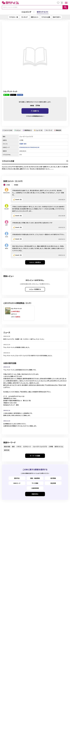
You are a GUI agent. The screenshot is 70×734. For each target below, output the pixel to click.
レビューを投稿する (35, 289)
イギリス (19, 446)
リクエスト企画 (45, 17)
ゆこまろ (6, 208)
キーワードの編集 (35, 456)
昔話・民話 (7, 446)
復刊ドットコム (59, 446)
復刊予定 (17, 478)
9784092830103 (24, 147)
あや (6, 225)
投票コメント (34, 17)
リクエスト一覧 (13, 17)
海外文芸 (6, 450)
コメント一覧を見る (35, 262)
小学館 (51, 446)
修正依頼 (53, 483)
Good (18, 199)
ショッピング (26, 12)
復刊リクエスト (42, 12)
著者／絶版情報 (35, 478)
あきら (6, 248)
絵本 (13, 446)
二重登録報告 (35, 488)
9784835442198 (34, 147)
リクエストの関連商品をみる (34, 116)
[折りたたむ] (67, 161)
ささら (6, 236)
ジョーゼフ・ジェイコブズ (40, 446)
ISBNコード (16, 483)
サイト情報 (35, 483)
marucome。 (6, 192)
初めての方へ (57, 17)
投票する (36, 111)
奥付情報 (53, 478)
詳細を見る (35, 494)
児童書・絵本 (23, 144)
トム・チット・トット (16, 308)
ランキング (24, 17)
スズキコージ (27, 446)
